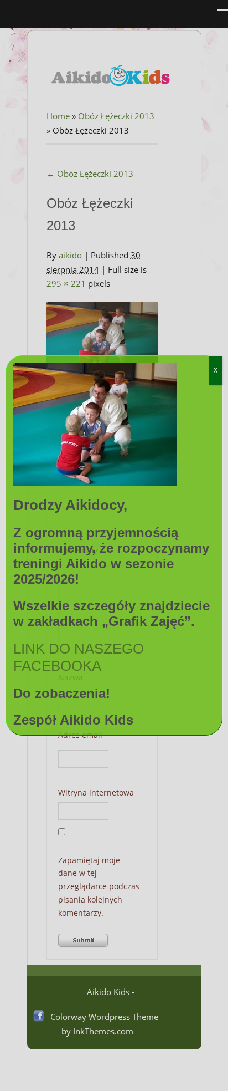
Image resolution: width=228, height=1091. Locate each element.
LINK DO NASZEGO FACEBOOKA (78, 657)
